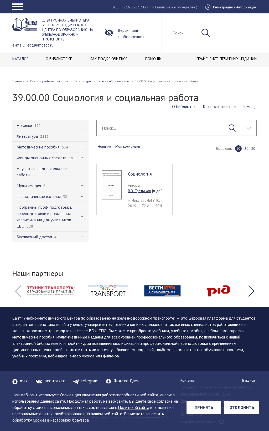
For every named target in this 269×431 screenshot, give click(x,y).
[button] (17, 290)
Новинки (104, 146)
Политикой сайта (133, 407)
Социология (140, 174)
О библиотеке (185, 106)
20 (246, 148)
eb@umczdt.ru (40, 45)
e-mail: (18, 45)
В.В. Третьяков (139, 190)
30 (253, 148)
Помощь (249, 106)
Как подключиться (219, 106)
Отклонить (241, 407)
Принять (204, 407)
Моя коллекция (127, 146)
